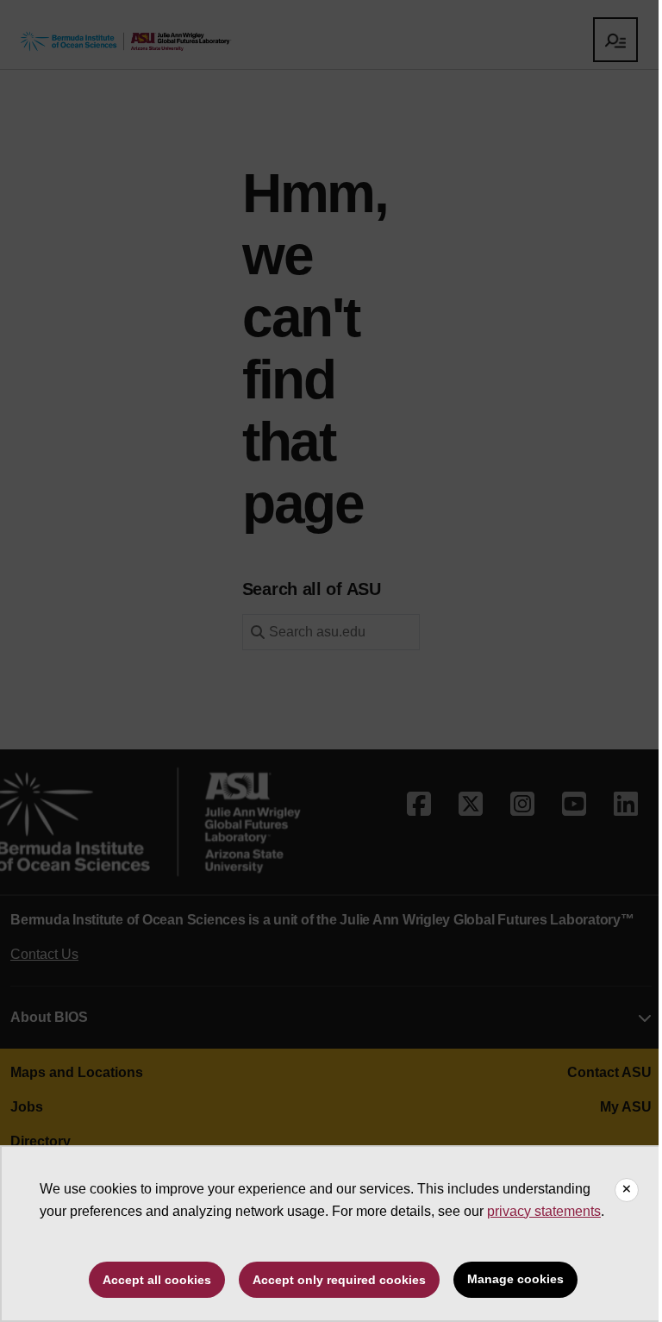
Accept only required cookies (339, 1280)
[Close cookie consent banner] (627, 1190)
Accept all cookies (157, 1280)
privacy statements (544, 1211)
